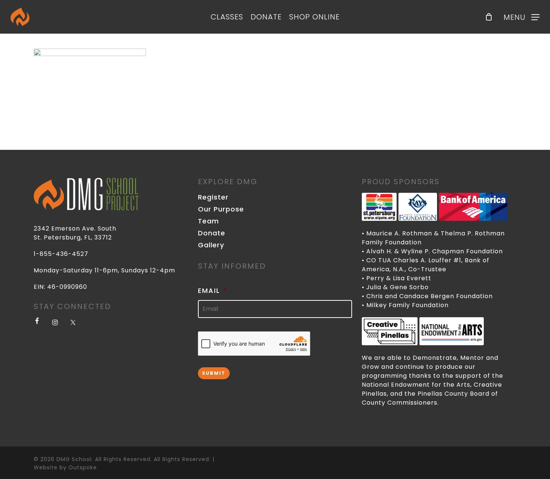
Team (208, 221)
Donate (211, 233)
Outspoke (82, 467)
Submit (214, 373)
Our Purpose (221, 209)
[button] (522, 17)
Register (213, 197)
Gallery (211, 245)
